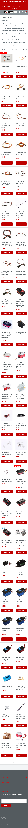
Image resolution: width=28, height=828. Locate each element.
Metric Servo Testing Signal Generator (6, 687)
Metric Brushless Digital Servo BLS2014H (5, 601)
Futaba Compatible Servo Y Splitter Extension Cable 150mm (20, 214)
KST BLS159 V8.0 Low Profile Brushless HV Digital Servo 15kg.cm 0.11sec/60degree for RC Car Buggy (6, 366)
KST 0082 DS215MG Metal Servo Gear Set (6, 480)
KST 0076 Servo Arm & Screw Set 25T (21, 453)
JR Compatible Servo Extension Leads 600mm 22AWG (6, 183)
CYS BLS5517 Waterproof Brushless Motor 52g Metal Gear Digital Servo (6, 512)
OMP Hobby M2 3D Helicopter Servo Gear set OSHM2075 (21, 687)
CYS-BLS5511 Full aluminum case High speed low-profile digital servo (6, 334)
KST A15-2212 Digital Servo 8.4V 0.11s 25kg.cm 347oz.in (21, 396)
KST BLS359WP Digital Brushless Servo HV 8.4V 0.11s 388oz (20, 365)
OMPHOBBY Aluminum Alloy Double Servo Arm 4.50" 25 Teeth (21, 716)
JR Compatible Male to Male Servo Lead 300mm (21, 68)
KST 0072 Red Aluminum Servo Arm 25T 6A (6, 425)
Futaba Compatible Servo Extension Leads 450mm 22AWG (21, 244)
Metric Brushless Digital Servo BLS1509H (5, 659)
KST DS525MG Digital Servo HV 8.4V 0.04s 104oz (21, 745)
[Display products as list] (26, 49)
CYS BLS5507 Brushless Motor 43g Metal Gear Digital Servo (21, 482)
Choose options (7, 105)
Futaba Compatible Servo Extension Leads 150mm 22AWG (21, 272)
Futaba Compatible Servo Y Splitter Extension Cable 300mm (6, 214)
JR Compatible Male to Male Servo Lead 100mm (21, 96)
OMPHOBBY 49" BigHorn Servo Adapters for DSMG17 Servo (6, 746)
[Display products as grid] (23, 49)
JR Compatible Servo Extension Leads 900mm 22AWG (21, 154)
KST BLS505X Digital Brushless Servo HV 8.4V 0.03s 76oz (6, 396)
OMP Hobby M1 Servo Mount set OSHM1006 (6, 715)
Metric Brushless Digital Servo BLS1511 (21, 658)
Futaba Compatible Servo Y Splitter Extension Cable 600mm (20, 184)
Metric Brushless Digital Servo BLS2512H (5, 630)
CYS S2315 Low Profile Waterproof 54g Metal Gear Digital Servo (21, 511)
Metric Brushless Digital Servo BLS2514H (20, 630)
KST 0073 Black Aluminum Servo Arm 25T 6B (21, 425)
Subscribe (6, 805)
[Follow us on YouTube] (5, 818)
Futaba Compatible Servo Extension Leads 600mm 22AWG (6, 244)
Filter (5, 49)
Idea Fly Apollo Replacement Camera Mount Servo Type (6, 68)
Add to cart (7, 76)
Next (23, 762)
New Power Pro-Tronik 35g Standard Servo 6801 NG (20, 572)
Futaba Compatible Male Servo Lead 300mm (6, 125)
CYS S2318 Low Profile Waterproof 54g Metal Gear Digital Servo (6, 542)
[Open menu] (2, 12)
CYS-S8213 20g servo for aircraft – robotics (21, 333)
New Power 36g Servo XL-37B (6, 571)
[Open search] (19, 12)
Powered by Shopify (5, 824)
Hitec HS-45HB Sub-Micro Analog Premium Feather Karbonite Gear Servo (21, 543)
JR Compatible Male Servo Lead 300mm (6, 153)
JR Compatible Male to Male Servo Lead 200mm (6, 96)
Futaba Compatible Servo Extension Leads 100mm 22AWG (6, 301)
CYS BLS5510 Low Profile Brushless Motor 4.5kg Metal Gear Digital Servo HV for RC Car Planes (21, 303)
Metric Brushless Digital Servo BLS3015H (20, 601)
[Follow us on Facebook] (2, 818)
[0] (25, 12)
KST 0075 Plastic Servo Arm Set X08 (6, 453)
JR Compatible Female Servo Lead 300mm (21, 124)
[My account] (22, 12)
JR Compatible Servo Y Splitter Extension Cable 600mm (6, 272)
